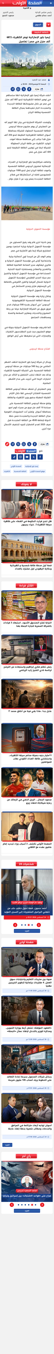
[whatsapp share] (18, 89)
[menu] (50, 3)
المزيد (27, 930)
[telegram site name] (27, 457)
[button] (39, 925)
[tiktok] (14, 457)
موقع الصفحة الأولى (37, 471)
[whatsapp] (7, 444)
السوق (38, 24)
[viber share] (13, 89)
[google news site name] (40, 457)
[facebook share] (29, 89)
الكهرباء (7, 471)
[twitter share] (24, 89)
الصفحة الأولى (16, 466)
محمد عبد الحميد (39, 80)
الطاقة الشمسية (20, 471)
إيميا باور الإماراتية (31, 466)
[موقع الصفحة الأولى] (27, 3)
